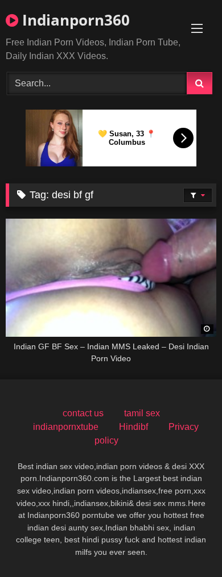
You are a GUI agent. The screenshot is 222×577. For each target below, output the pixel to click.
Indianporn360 (74, 20)
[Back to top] (186, 543)
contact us (83, 413)
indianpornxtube (65, 427)
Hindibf (133, 427)
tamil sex (142, 413)
